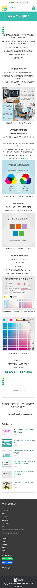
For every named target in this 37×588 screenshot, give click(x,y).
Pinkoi (3, 541)
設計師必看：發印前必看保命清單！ (23, 483)
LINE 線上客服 (14, 2)
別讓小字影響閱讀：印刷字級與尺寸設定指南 (24, 473)
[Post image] (7, 432)
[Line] (18, 30)
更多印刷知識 (25, 371)
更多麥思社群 (11, 371)
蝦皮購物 (4, 550)
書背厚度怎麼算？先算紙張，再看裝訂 (24, 441)
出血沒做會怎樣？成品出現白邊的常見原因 (24, 452)
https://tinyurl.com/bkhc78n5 (19, 158)
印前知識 (16, 391)
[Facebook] (18, 28)
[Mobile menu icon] (33, 8)
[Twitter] (18, 32)
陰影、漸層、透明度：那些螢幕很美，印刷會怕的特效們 (24, 462)
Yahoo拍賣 (4, 544)
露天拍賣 (4, 547)
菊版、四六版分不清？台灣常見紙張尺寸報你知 (24, 431)
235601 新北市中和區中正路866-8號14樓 (12, 529)
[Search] (27, 2)
